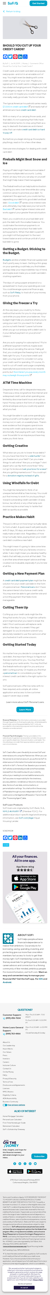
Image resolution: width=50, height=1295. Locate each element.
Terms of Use (8, 1082)
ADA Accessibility (10, 1098)
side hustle (35, 456)
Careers (6, 1062)
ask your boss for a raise (34, 469)
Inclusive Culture (9, 1065)
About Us (6, 1042)
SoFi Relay (15, 292)
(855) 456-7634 (13, 1018)
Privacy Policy (38, 1280)
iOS (41, 978)
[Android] (35, 1173)
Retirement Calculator (11, 1126)
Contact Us (7, 1069)
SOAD (5, 845)
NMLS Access (8, 1092)
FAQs (5, 1075)
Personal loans (28, 587)
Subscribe (39, 1156)
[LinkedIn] (19, 1163)
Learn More (25, 709)
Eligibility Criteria (9, 1095)
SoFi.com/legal (26, 818)
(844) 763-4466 (13, 1033)
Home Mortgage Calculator (13, 1116)
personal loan (10, 673)
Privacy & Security (9, 1079)
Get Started (38, 3)
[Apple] (15, 1173)
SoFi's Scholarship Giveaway (14, 1129)
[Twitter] (25, 1163)
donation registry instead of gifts (23, 475)
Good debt (13, 202)
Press (5, 1055)
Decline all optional (25, 1284)
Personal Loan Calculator (12, 1119)
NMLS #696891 (11, 811)
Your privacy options (16, 1105)
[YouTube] (35, 1163)
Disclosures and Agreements (14, 1085)
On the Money (8, 1072)
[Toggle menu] (5, 3)
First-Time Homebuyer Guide (14, 1123)
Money (25, 63)
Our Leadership (9, 1045)
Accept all (24, 1288)
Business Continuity (10, 1102)
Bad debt (7, 209)
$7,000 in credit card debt (15, 106)
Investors (6, 1059)
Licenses (6, 1088)
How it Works (8, 1049)
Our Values (7, 1052)
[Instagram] (30, 1163)
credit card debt (28, 110)
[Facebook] (14, 1163)
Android (7, 982)
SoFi (7, 63)
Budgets (7, 260)
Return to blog (13, 11)
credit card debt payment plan (19, 580)
